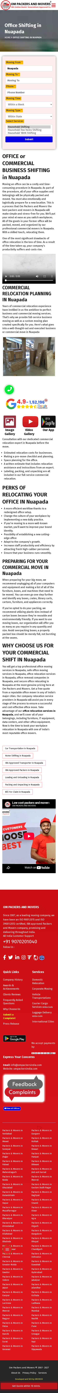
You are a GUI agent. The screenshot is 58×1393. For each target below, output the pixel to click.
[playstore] (7, 1229)
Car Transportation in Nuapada (20, 748)
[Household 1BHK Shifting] (29, 133)
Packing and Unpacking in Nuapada (22, 784)
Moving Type (14, 110)
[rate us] (27, 403)
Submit (29, 139)
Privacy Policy (29, 1373)
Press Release (11, 1023)
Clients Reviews (12, 994)
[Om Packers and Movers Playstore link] (14, 1038)
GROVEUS (39, 1379)
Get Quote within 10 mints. (27, 1386)
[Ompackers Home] (26, 4)
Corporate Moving (42, 988)
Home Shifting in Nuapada (17, 755)
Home (8, 37)
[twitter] (10, 958)
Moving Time (13, 98)
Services (42, 1373)
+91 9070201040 (20, 941)
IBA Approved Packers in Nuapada (22, 770)
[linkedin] (17, 958)
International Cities (43, 1021)
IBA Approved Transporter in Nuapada (24, 763)
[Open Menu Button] (54, 5)
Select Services (14, 121)
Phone (10, 86)
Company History (13, 979)
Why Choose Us (11, 1009)
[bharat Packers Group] (37, 958)
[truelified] (30, 958)
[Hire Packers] (43, 958)
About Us (15, 1373)
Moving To (12, 74)
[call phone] (9, 389)
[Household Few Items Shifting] (29, 130)
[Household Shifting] (29, 126)
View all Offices (13, 1108)
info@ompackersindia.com (26, 1065)
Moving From (14, 62)
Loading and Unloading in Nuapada (22, 777)
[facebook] (4, 958)
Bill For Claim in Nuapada (17, 792)
